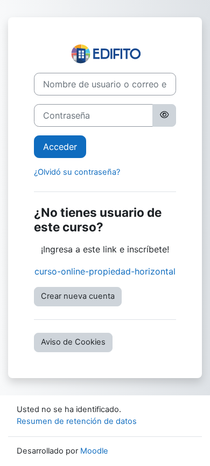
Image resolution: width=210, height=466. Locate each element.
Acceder (60, 146)
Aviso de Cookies (73, 342)
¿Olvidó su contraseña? (77, 172)
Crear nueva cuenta (78, 296)
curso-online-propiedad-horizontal (105, 271)
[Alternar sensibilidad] (164, 115)
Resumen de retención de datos (77, 421)
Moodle (94, 451)
